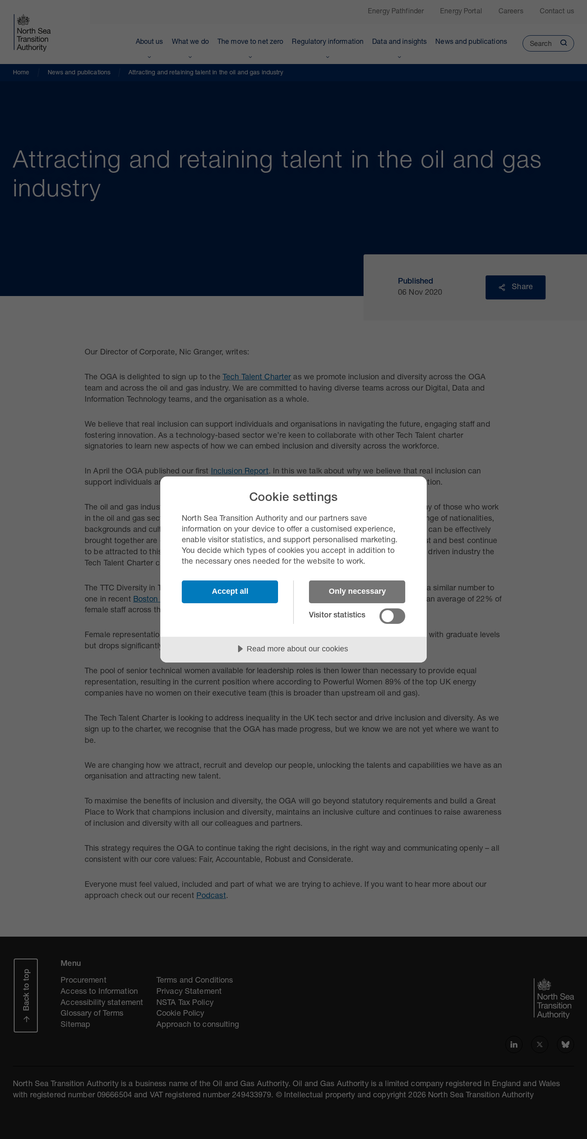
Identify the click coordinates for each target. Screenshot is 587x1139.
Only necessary (357, 591)
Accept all (230, 591)
